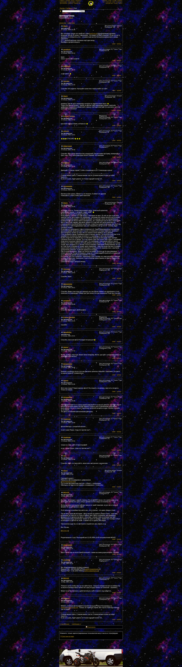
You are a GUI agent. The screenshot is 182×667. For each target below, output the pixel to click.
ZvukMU (66, 560)
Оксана (66, 81)
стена (109, 0)
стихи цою (108, 2)
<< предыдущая (64, 624)
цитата (119, 43)
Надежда (67, 419)
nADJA (66, 131)
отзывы (114, 0)
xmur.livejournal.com (68, 481)
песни (72, 0)
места (78, 2)
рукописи (70, 3)
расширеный (65, 12)
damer (65, 347)
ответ (113, 43)
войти (120, 3)
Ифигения (67, 146)
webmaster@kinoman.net (69, 607)
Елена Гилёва (69, 116)
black (71, 18)
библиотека (77, 3)
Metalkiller (67, 332)
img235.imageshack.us (92, 569)
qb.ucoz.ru (64, 530)
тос (64, 456)
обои (113, 2)
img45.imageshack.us (91, 571)
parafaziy (67, 49)
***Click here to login (67, 636)
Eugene (66, 163)
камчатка (104, 0)
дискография (63, 2)
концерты (78, 0)
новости (62, 0)
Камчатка (69, 8)
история (68, 0)
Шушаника (67, 186)
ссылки (116, 3)
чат (104, 2)
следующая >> (76, 624)
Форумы (62, 8)
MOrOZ (66, 492)
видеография (71, 2)
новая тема (71, 23)
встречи (120, 0)
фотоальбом (63, 3)
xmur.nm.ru (93, 33)
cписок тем (62, 23)
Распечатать (91, 627)
